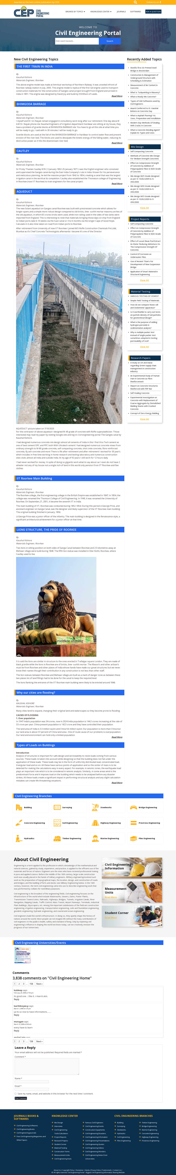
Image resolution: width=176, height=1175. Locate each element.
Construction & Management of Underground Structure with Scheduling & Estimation (144, 78)
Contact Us (117, 1170)
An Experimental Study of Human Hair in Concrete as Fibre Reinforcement (145, 378)
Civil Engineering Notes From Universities (96, 1157)
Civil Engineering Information (96, 1137)
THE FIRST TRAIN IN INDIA (35, 66)
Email (18, 1086)
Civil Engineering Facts (63, 1159)
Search (110, 41)
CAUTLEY (23, 151)
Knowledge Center (99, 11)
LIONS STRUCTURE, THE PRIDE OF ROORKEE (46, 529)
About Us (57, 1170)
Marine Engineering (149, 1130)
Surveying (121, 1126)
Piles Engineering (124, 1140)
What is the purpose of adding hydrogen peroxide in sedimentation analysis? (143, 325)
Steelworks (121, 1130)
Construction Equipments (95, 1130)
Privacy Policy (96, 1170)
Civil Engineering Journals (26, 1133)
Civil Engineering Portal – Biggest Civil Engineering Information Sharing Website (96, 1172)
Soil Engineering (123, 1137)
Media (87, 1170)
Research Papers (61, 1140)
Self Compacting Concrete (141, 151)
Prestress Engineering (150, 1140)
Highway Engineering (150, 1137)
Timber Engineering (149, 1122)
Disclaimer (79, 1170)
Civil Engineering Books (26, 1129)
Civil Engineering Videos (94, 1148)
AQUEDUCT (24, 191)
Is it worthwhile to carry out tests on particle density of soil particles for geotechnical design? (145, 315)
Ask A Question (153, 11)
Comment (20, 1056)
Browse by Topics (74, 11)
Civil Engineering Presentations (97, 1140)
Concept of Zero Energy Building (144, 413)
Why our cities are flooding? (36, 692)
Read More (117, 96)
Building (120, 1122)
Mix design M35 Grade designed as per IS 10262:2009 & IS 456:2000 (144, 199)
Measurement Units (62, 1155)
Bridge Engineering (149, 1126)
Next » (39, 983)
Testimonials (106, 1170)
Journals (121, 11)
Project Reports (60, 1137)
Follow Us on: (153, 2)
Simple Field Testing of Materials (144, 300)
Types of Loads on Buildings (36, 745)
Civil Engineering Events (94, 1126)
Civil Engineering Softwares (27, 1125)
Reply (16, 999)
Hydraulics (121, 1133)
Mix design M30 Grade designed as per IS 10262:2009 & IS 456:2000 (144, 189)
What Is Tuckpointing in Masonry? (145, 92)
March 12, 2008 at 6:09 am (22, 1024)
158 (31, 983)
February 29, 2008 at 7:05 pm (23, 993)
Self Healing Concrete (139, 393)
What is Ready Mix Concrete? (143, 96)
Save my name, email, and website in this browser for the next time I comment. (55, 1093)
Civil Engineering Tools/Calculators (61, 1132)
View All (144, 207)
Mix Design (58, 1122)
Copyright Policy (68, 1170)
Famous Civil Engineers (94, 1122)
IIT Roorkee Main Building (34, 478)
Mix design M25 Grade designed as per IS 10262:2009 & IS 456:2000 (144, 179)
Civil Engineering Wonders (95, 1151)
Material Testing (60, 1148)
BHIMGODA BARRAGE (31, 104)
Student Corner (60, 1144)
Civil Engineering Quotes (94, 1144)
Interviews (58, 1126)
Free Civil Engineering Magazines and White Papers (31, 1138)
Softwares (135, 11)
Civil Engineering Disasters (95, 1133)
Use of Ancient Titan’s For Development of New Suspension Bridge (145, 264)
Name (18, 1078)
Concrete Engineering (150, 1133)
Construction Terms (62, 1151)
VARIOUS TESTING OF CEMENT (144, 296)
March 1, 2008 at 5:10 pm (22, 1009)
